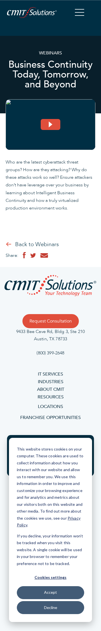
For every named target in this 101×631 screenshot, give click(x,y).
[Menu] (79, 13)
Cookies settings (50, 577)
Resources (51, 397)
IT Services (50, 374)
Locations (50, 407)
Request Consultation (50, 321)
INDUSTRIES (50, 382)
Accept (50, 592)
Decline (50, 607)
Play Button (50, 124)
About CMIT (50, 389)
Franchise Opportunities (50, 418)
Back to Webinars (37, 244)
